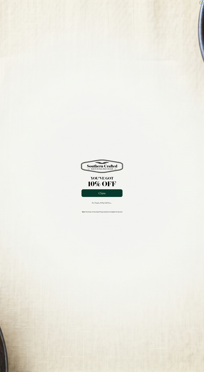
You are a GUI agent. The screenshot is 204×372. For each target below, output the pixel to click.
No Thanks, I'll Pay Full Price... (102, 203)
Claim (102, 193)
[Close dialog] (201, 3)
